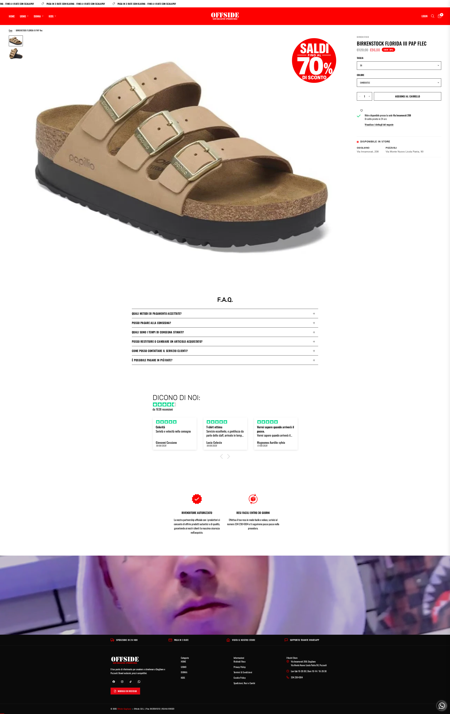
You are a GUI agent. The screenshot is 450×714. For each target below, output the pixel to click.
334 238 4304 (297, 677)
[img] (227, 404)
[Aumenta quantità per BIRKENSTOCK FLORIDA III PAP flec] (369, 96)
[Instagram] (122, 681)
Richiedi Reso (240, 661)
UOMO (23, 16)
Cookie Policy (240, 677)
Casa (10, 30)
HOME (12, 16)
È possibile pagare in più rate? (152, 360)
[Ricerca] (432, 16)
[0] (438, 16)
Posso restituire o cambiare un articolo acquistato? (167, 341)
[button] (222, 456)
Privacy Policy (240, 667)
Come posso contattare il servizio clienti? (160, 351)
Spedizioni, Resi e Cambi (244, 683)
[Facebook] (114, 681)
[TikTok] (130, 681)
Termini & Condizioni (243, 672)
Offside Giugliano (124, 708)
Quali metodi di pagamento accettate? (157, 313)
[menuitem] (13, 16)
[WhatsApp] (139, 681)
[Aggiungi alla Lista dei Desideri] (361, 110)
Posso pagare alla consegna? (151, 323)
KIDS (51, 16)
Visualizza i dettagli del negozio (379, 124)
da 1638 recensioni (163, 409)
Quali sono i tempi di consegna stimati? (158, 332)
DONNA (37, 16)
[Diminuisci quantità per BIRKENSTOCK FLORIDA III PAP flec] (359, 96)
